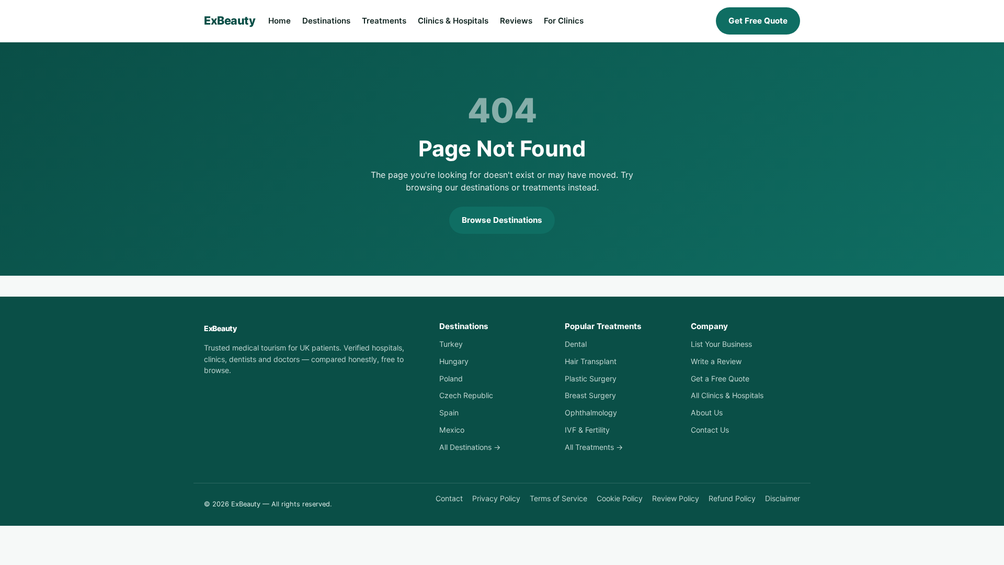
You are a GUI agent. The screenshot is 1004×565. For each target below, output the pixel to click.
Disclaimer (782, 498)
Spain (449, 412)
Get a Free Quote (720, 378)
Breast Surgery (590, 395)
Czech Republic (466, 395)
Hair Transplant (591, 361)
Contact (449, 498)
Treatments (384, 21)
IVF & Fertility (587, 429)
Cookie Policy (620, 498)
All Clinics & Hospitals (727, 395)
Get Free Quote (758, 21)
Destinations (326, 21)
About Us (707, 412)
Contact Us (710, 429)
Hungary (454, 361)
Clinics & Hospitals (453, 21)
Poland (451, 378)
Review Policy (675, 498)
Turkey (451, 344)
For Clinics (564, 21)
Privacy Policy (496, 498)
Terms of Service (558, 498)
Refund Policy (732, 498)
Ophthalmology (591, 412)
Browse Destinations (502, 220)
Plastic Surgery (591, 378)
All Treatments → (594, 447)
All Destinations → (469, 447)
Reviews (516, 21)
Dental (576, 344)
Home (279, 21)
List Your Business (721, 344)
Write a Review (716, 361)
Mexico (451, 429)
